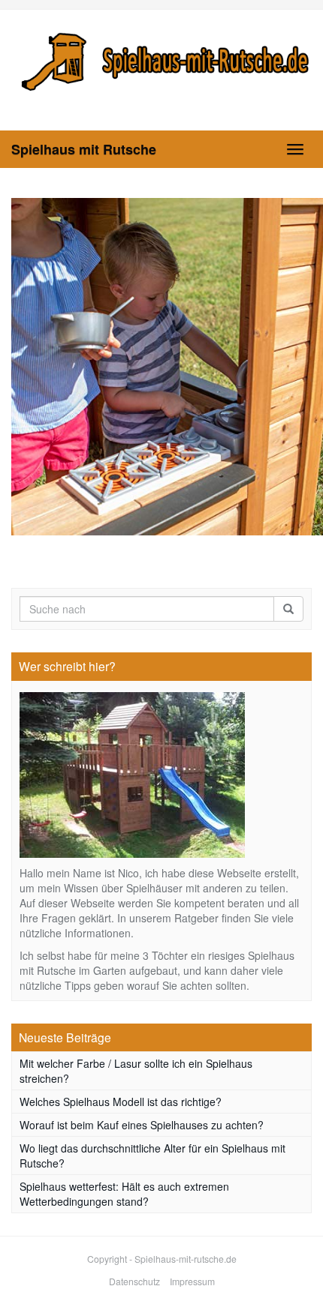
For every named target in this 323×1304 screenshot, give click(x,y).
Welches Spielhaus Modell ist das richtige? (121, 1101)
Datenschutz (134, 1281)
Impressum (192, 1281)
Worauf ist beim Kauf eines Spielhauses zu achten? (142, 1124)
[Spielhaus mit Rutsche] (161, 59)
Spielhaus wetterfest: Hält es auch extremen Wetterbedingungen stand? (124, 1194)
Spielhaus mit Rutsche (83, 149)
